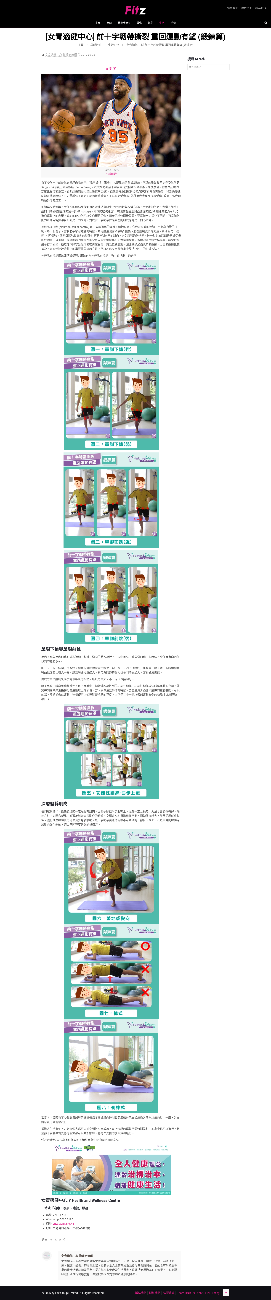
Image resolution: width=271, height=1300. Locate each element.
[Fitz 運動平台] (135, 9)
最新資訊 (95, 45)
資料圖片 (111, 174)
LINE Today (212, 1293)
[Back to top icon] (226, 1292)
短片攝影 (246, 8)
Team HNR (184, 1293)
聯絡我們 (232, 8)
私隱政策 (168, 1293)
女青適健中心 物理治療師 (61, 54)
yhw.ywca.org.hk (63, 1223)
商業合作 (260, 8)
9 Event (198, 1293)
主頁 (81, 45)
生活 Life (113, 45)
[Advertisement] (208, 122)
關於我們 (154, 1293)
